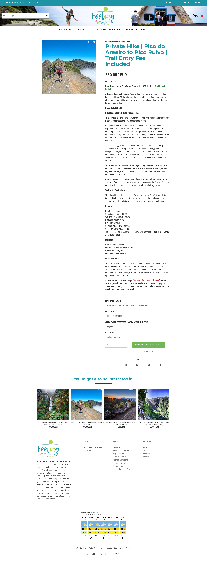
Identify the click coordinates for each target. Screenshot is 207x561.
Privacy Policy (118, 466)
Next (167, 408)
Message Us (117, 447)
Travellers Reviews (120, 457)
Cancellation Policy (120, 463)
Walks (81, 29)
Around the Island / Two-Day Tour (105, 29)
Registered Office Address (123, 454)
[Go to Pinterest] (174, 2)
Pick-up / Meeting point (122, 450)
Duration (109, 311)
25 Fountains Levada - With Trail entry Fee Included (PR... (53, 423)
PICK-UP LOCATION (113, 301)
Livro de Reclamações (121, 469)
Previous (39, 408)
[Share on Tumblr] (160, 365)
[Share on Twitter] (126, 365)
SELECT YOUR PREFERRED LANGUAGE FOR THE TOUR (126, 322)
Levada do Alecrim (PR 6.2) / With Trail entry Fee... (120, 423)
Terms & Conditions (120, 460)
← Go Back (148, 351)
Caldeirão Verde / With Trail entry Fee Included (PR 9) (154, 423)
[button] (199, 3)
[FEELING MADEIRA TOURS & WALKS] (103, 15)
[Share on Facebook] (115, 365)
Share (137, 360)
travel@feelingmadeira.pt (92, 447)
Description (110, 81)
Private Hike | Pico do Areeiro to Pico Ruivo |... (87, 423)
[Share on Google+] (137, 365)
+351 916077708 (89, 450)
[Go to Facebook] (166, 2)
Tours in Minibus (65, 29)
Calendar (109, 333)
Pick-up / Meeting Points (138, 29)
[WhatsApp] (177, 2)
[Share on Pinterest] (149, 365)
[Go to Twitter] (170, 2)
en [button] (187, 3)
